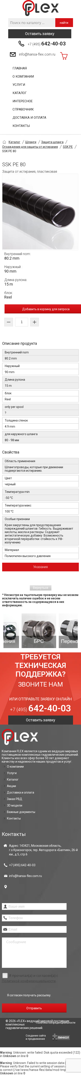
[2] (23, 630)
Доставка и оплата (29, 118)
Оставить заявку (39, 33)
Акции (11, 786)
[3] (60, 630)
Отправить (34, 1008)
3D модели (14, 805)
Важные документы (21, 812)
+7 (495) (47, 44)
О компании (23, 76)
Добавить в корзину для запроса (46, 309)
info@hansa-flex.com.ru (37, 54)
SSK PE (68, 147)
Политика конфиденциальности (55, 1022)
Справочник (23, 109)
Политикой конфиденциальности (29, 981)
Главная (20, 68)
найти (64, 22)
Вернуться (40, 587)
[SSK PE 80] (40, 212)
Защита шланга (52, 142)
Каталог (20, 93)
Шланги (30, 142)
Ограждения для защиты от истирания (30, 147)
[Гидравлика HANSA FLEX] (40, 8)
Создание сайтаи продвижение (36, 1037)
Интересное (23, 101)
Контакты (21, 126)
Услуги (19, 85)
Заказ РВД (14, 799)
